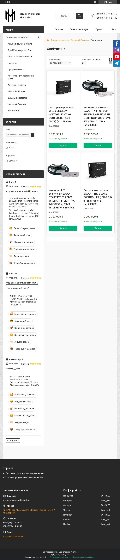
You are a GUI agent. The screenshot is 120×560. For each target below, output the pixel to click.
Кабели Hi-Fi (13, 110)
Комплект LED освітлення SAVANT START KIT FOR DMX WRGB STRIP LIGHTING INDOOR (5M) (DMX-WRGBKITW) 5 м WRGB (62, 199)
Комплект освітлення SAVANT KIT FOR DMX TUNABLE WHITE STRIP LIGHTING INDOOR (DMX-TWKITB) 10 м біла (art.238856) (97, 116)
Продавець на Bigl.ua (60, 555)
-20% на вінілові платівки (20, 56)
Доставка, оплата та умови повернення (25, 473)
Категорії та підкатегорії (17, 37)
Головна (58, 29)
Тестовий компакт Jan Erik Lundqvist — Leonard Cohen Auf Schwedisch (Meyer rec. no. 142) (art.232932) (24, 214)
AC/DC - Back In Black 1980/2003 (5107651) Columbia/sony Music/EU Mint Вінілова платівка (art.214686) (24, 381)
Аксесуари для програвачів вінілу (21, 77)
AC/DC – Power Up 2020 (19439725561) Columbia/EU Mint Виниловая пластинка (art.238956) (23, 300)
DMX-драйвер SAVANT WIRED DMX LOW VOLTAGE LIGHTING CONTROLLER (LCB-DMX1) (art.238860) (62, 114)
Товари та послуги (79, 29)
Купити (63, 145)
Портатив (12, 63)
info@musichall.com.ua (14, 536)
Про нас (100, 29)
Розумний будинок (80, 40)
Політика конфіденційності (84, 557)
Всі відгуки (12, 440)
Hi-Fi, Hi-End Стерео (17, 91)
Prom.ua (74, 552)
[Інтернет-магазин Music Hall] (10, 15)
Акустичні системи (17, 85)
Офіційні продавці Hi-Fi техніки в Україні (24, 477)
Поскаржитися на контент (60, 557)
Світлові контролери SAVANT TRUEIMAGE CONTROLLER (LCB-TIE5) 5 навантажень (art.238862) (98, 197)
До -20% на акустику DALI (20, 50)
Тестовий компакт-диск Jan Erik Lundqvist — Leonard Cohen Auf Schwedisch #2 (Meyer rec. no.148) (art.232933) (23, 202)
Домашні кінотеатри (18, 98)
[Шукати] (79, 16)
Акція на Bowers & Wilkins (20, 44)
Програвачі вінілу (16, 69)
